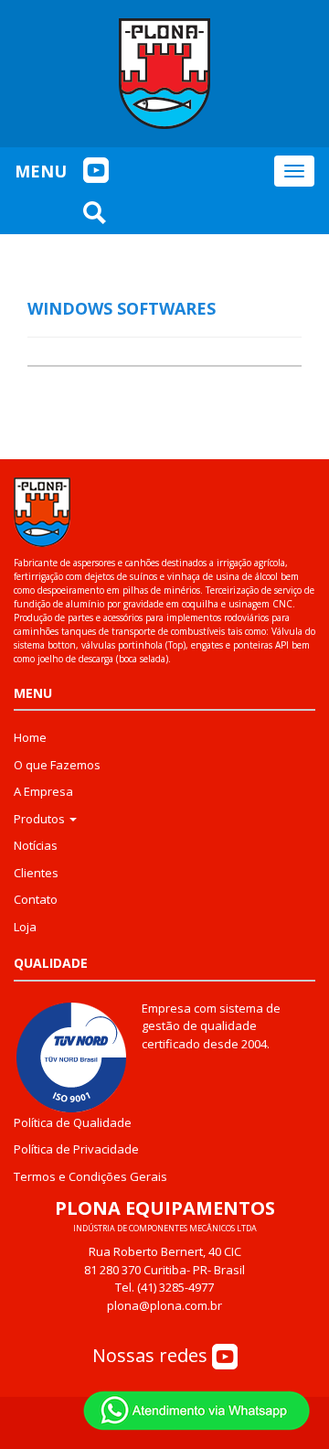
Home (30, 737)
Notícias (36, 845)
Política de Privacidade (76, 1149)
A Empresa (43, 791)
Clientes (36, 872)
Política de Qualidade (73, 1122)
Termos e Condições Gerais (90, 1176)
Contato (36, 899)
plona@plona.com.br (164, 1305)
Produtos (41, 818)
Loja (25, 926)
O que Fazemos (57, 765)
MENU (41, 171)
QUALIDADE (51, 962)
